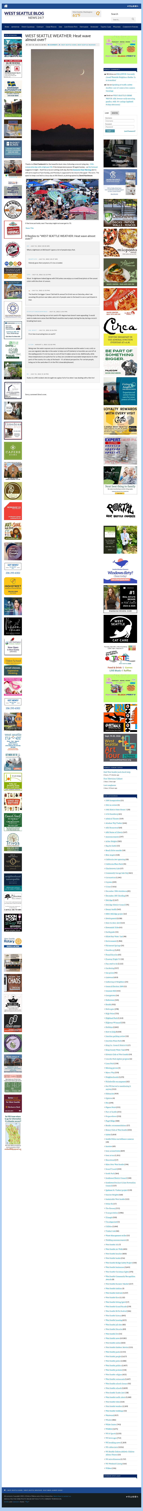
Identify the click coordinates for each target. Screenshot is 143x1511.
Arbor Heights (111, 841)
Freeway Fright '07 (113, 959)
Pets (107, 1103)
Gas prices (110, 973)
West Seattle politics (114, 1365)
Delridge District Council (116, 905)
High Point (110, 1014)
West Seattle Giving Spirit (116, 1302)
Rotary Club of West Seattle (116, 1130)
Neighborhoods (112, 1077)
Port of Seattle (111, 1112)
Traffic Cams (106, 27)
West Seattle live (112, 1334)
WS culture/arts (112, 1447)
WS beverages (111, 1438)
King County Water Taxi (115, 1050)
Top (27, 1502)
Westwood (110, 1415)
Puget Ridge (110, 1121)
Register (115, 113)
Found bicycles (112, 955)
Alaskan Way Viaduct (114, 823)
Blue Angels (110, 855)
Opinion (109, 1098)
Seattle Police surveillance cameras (120, 1139)
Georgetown (110, 995)
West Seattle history (113, 1316)
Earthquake (110, 932)
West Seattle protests (114, 1370)
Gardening (110, 968)
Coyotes (109, 882)
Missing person (112, 1068)
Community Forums (130, 27)
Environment (111, 941)
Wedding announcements (116, 1240)
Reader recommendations (116, 1125)
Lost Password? (129, 131)
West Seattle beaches (114, 1254)
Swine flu (109, 1204)
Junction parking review (115, 1036)
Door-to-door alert (113, 923)
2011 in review (111, 805)
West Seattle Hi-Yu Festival (116, 1311)
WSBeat (109, 1468)
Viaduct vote (111, 1231)
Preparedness (111, 1116)
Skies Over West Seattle (115, 1164)
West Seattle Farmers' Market (117, 1284)
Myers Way (110, 1072)
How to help (111, 1032)
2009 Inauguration (113, 800)
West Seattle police (113, 1361)
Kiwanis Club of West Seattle (117, 1054)
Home (7, 27)
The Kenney (110, 1208)
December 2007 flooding (115, 896)
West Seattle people (113, 1356)
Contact (40, 27)
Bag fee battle (111, 846)
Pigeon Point (111, 1107)
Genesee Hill (111, 991)
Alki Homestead (112, 828)
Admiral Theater (112, 819)
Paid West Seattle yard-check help (117, 772)
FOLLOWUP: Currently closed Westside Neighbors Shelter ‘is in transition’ (121, 77)
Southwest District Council (116, 1178)
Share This (30, 228)
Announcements (112, 837)
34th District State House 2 (116, 810)
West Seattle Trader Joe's (115, 1393)
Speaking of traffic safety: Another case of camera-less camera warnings (120, 88)
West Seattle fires (112, 1297)
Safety (108, 1134)
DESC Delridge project (114, 914)
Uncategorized (111, 1222)
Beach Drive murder (114, 850)
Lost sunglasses (110, 785)
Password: (108, 124)
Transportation (112, 1213)
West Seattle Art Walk (114, 1249)
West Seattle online (113, 1343)
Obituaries (84, 27)
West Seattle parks (113, 1352)
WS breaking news (113, 1443)
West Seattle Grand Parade (116, 1306)
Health (108, 1004)
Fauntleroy (110, 950)
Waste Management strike (116, 1235)
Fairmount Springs (113, 945)
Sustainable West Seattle (115, 1199)
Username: (108, 118)
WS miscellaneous (113, 1459)
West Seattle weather (87, 44)
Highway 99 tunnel (113, 1023)
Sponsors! (94, 27)
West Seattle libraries (114, 1329)
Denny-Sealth (111, 909)
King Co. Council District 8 (116, 1045)
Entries (6, 1502)
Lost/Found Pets (70, 27)
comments (16, 1502)
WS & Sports (111, 1433)
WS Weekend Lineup (114, 1464)
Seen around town (113, 1151)
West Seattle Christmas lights (117, 1272)
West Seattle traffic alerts (115, 1397)
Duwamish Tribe (112, 927)
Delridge (109, 900)
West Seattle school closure (116, 1384)
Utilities (109, 1226)
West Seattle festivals (114, 1293)
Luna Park (110, 1063)
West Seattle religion (114, 1375)
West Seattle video (113, 1402)
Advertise (15, 27)
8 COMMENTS (53, 44)
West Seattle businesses (115, 1267)
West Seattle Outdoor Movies (117, 1347)
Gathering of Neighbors (115, 982)
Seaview (109, 1146)
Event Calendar (28, 27)
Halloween (110, 1000)
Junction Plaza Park (113, 1041)
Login (107, 113)
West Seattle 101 (112, 1244)
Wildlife (109, 1429)
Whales (109, 1420)
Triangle (109, 1217)
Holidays (109, 1027)
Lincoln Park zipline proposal (118, 1059)
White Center (111, 1424)
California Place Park (114, 864)
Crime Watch (51, 27)
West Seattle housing (114, 1320)
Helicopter (110, 1009)
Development (111, 918)
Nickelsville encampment (116, 1082)
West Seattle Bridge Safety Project (119, 1263)
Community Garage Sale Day (117, 873)
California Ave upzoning (115, 859)
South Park (110, 1173)
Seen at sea (110, 1155)
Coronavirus (111, 877)
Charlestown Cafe (113, 868)
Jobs (60, 27)
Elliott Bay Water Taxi (114, 936)
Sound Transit (111, 1169)
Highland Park (111, 1018)
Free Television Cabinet (113, 779)
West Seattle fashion (114, 1288)
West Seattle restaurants (115, 1379)
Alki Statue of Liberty (114, 832)
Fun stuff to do (111, 964)
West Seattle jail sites (114, 1325)
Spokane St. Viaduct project (116, 1190)
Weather (116, 27)
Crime (108, 887)
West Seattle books (113, 1258)
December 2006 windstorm (116, 891)
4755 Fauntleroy (112, 814)
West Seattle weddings (114, 1411)
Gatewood (110, 977)
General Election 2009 (114, 986)
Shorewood (110, 1160)
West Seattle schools (114, 1388)
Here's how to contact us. (62, 1496)
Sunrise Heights (112, 1195)
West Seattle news (68, 44)
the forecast (93, 167)
